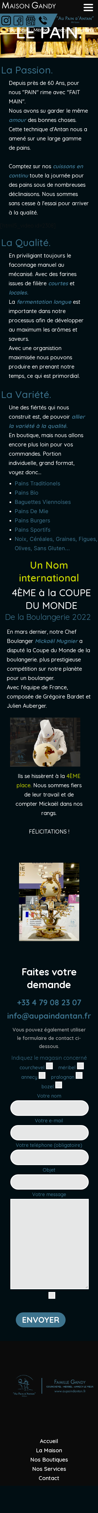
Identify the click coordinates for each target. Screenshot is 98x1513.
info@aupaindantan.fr (49, 1016)
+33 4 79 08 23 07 (49, 1002)
